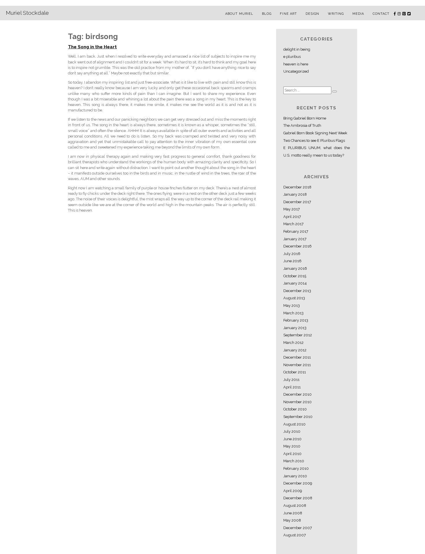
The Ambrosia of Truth (302, 125)
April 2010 (292, 454)
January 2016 (295, 268)
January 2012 (294, 350)
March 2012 (293, 342)
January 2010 (295, 476)
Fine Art (288, 14)
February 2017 (295, 231)
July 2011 (291, 379)
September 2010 (298, 416)
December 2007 (297, 528)
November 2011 (297, 365)
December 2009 (297, 483)
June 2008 (292, 513)
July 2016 (291, 254)
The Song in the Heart (92, 46)
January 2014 (295, 283)
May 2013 (291, 305)
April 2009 (292, 491)
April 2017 (292, 216)
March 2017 (293, 224)
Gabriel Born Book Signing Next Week (315, 133)
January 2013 (294, 328)
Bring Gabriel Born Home (304, 118)
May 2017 (291, 209)
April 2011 (292, 387)
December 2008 (297, 498)
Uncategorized (296, 71)
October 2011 (294, 372)
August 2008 (294, 505)
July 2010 (291, 431)
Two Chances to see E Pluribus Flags (314, 140)
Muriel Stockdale (27, 13)
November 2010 (297, 402)
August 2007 (294, 535)
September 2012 (297, 335)
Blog (266, 14)
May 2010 (291, 446)
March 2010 (293, 461)
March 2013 (293, 313)
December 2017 (297, 202)
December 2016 (297, 246)
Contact (381, 14)
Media (358, 14)
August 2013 (294, 298)
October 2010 (295, 409)
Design (312, 14)
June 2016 (292, 261)
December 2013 (297, 291)
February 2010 (296, 468)
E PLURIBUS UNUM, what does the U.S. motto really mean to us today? (316, 151)
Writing (336, 14)
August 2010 (294, 424)
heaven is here (295, 64)
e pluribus (292, 56)
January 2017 (294, 239)
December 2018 (297, 187)
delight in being (296, 49)
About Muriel (239, 14)
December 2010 (297, 394)
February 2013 (295, 320)
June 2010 (292, 439)
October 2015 (294, 276)
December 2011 (297, 357)
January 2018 (295, 194)
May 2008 (292, 520)
